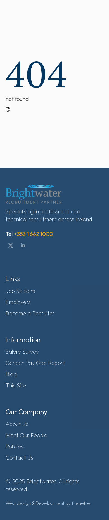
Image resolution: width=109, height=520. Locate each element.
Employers (18, 301)
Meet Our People (26, 435)
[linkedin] (23, 245)
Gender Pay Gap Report (35, 362)
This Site (16, 385)
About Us (17, 423)
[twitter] (11, 245)
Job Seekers (20, 290)
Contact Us (19, 457)
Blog (11, 374)
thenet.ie (81, 503)
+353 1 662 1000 (33, 233)
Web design (18, 503)
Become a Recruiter (30, 313)
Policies (14, 446)
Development (49, 503)
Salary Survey (22, 351)
